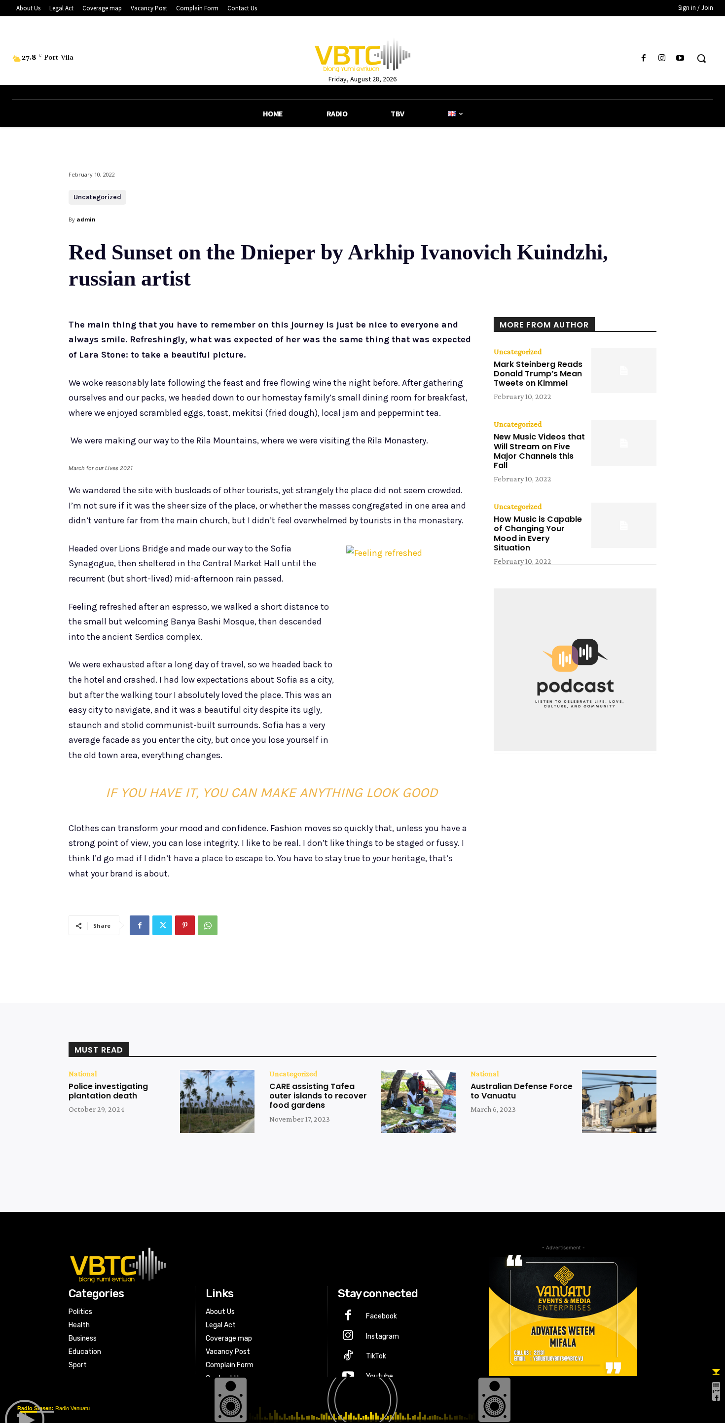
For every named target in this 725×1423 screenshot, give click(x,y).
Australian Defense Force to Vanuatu (522, 1091)
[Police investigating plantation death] (217, 1101)
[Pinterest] (185, 925)
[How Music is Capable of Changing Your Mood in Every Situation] (623, 525)
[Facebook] (643, 58)
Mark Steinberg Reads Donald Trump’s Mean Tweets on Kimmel (538, 374)
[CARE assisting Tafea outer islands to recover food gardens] (418, 1101)
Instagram (382, 1336)
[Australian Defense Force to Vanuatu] (619, 1101)
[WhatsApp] (208, 925)
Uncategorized (97, 197)
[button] (701, 58)
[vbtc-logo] (262, 1263)
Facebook (381, 1316)
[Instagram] (662, 58)
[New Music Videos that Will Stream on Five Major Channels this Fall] (623, 443)
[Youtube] (680, 58)
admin (86, 219)
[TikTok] (348, 1357)
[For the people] (362, 53)
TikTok (376, 1356)
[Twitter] (162, 925)
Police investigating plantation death (108, 1091)
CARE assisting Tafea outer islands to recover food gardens (318, 1096)
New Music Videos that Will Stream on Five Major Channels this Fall (539, 451)
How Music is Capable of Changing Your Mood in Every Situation (538, 533)
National (83, 1074)
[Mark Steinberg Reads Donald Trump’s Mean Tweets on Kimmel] (623, 370)
